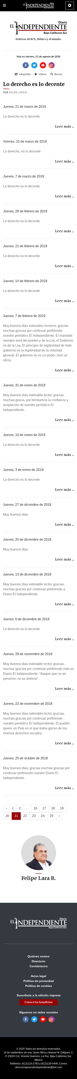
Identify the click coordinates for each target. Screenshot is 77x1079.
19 (62, 808)
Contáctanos (39, 966)
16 (35, 808)
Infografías (24, 74)
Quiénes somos (38, 956)
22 (25, 816)
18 (53, 808)
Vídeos (42, 74)
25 (51, 816)
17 (44, 808)
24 (43, 816)
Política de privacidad (38, 981)
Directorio (38, 961)
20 (7, 816)
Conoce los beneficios (38, 1002)
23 (34, 816)
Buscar (58, 74)
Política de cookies (38, 985)
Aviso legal (38, 976)
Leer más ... (64, 126)
